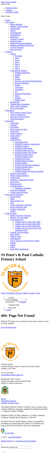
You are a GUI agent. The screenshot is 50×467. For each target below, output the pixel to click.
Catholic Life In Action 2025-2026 (27, 222)
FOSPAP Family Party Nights (26, 152)
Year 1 (17, 58)
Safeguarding (15, 29)
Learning (9, 52)
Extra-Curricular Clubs (18, 129)
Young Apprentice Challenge (21, 205)
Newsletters (14, 127)
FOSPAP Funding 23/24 (24, 155)
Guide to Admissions (18, 115)
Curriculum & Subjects (18, 71)
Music (17, 96)
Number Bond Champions (20, 104)
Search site (5, 447)
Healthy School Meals (18, 173)
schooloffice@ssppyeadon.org (12, 375)
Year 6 (17, 68)
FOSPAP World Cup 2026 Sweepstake (29, 171)
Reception (18, 56)
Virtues (12, 245)
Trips (12, 203)
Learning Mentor (16, 186)
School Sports (15, 197)
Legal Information (14, 437)
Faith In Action (15, 237)
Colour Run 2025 (21, 142)
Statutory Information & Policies (22, 45)
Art (16, 92)
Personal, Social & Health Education (28, 81)
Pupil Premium (15, 33)
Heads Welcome (16, 24)
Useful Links (15, 178)
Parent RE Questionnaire (19, 249)
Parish (12, 247)
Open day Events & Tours (19, 117)
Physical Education (22, 83)
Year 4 (17, 64)
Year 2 (17, 60)
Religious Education (22, 73)
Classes (13, 54)
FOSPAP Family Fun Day (24, 150)
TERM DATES (11, 8)
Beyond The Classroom (14, 195)
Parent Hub (10, 121)
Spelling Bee (15, 102)
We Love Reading (17, 108)
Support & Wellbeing (18, 190)
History (17, 85)
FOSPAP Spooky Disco (24, 167)
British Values (20, 100)
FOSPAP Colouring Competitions (27, 144)
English (17, 75)
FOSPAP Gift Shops (22, 159)
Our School (10, 22)
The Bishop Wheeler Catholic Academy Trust (20, 293)
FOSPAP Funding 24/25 (24, 157)
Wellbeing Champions (23, 188)
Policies (13, 243)
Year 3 (17, 62)
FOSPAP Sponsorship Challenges (27, 165)
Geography (19, 87)
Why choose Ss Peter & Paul (20, 113)
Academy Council (17, 39)
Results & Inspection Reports (21, 43)
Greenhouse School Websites (25, 441)
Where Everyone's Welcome (20, 216)
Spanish (18, 98)
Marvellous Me (15, 184)
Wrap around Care (17, 201)
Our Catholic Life (16, 220)
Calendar (9, 10)
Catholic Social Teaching (19, 232)
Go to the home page (8, 327)
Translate (23, 302)
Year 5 (17, 66)
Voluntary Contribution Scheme (21, 180)
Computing (19, 89)
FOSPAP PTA (15, 140)
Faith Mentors (15, 239)
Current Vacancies (17, 47)
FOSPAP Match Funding (24, 161)
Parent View (14, 182)
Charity (13, 211)
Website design (6, 441)
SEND (12, 31)
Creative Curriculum (17, 209)
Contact (8, 310)
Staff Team (14, 37)
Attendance (14, 138)
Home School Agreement (19, 176)
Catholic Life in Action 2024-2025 (27, 224)
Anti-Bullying (15, 35)
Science (18, 79)
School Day (14, 131)
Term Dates (14, 123)
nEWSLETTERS (12, 12)
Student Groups (16, 41)
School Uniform (16, 134)
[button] (7, 304)
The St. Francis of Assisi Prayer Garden (24, 241)
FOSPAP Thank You (22, 169)
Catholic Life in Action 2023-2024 (27, 226)
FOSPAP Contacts (21, 146)
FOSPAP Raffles (21, 163)
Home (8, 20)
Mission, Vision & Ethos (19, 26)
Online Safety (15, 136)
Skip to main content (8, 2)
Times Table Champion (18, 106)
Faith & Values (11, 213)
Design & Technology (23, 94)
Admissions (10, 110)
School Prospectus (17, 119)
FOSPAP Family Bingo (23, 148)
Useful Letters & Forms (19, 192)
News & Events (16, 50)
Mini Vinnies (15, 234)
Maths (17, 77)
